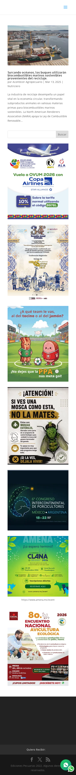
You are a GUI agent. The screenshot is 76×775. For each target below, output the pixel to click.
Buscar (62, 134)
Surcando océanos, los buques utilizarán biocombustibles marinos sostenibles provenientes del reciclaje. (37, 75)
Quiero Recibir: (36, 749)
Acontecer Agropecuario (27, 82)
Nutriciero (14, 86)
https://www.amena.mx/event (38, 599)
